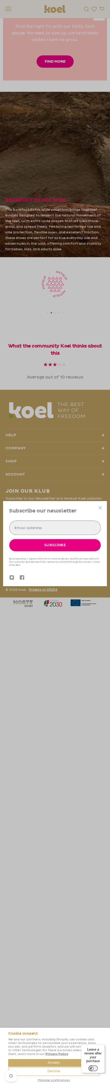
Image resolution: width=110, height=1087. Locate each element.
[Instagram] (11, 577)
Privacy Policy (57, 1054)
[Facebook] (22, 577)
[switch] (93, 1068)
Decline (54, 1071)
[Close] (100, 507)
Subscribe (55, 545)
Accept (54, 1063)
